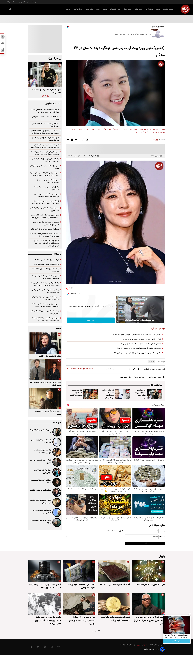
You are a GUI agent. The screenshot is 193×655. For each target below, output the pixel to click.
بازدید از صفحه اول (155, 377)
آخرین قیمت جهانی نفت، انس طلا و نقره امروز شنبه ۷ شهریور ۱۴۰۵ (45, 277)
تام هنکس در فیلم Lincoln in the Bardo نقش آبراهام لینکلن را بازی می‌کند (108, 395)
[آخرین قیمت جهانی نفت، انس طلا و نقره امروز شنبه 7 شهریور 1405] (44, 571)
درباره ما (34, 2)
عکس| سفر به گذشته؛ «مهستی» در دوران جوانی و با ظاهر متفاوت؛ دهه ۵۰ (46, 195)
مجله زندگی (127, 9)
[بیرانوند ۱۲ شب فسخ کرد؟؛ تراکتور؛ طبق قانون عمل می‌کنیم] (56, 472)
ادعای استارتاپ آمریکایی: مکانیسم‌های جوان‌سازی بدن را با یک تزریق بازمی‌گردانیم (45, 146)
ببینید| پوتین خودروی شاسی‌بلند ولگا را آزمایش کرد (46, 188)
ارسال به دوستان (138, 377)
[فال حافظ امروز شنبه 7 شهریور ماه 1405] (114, 571)
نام (164, 531)
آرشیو (20, 2)
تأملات (157, 9)
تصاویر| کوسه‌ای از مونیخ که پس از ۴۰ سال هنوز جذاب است (45, 139)
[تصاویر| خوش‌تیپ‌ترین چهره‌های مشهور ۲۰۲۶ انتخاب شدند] (45, 369)
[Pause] (118, 321)
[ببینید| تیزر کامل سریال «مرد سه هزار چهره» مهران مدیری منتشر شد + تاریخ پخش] (148, 604)
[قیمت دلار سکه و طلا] (2, 37)
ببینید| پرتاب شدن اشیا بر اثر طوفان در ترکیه (45, 229)
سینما (105, 9)
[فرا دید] (185, 9)
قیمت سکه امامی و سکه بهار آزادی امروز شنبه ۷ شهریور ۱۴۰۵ (44, 312)
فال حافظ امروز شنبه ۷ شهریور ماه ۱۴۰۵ (46, 264)
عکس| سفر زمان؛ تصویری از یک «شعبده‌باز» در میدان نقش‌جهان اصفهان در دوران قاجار (45, 132)
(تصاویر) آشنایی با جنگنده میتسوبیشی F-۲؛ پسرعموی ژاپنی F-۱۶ (141, 343)
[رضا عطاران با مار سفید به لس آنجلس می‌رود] (56, 512)
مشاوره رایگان (176, 641)
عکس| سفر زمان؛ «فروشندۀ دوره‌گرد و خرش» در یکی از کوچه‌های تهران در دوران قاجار (44, 174)
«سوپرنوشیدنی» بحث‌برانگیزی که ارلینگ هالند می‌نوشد (140, 394)
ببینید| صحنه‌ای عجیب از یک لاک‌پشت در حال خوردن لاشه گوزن (45, 160)
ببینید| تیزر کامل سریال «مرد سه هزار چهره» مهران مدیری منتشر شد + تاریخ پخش (45, 284)
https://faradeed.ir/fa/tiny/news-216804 (79, 369)
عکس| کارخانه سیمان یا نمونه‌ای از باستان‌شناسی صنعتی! (48, 181)
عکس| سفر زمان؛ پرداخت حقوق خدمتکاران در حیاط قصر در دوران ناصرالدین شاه (45, 305)
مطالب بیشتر (96, 630)
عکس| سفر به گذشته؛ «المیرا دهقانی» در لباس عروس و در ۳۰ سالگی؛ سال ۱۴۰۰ (44, 234)
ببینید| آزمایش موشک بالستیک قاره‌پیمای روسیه (45, 117)
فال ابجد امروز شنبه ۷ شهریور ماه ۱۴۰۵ (47, 260)
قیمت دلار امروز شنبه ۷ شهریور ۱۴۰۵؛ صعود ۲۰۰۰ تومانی (45, 270)
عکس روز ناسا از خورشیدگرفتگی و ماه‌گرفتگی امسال (44, 167)
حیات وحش (89, 9)
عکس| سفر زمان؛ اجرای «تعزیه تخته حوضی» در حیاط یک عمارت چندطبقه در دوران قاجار (44, 216)
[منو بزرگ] (5, 9)
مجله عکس (138, 9)
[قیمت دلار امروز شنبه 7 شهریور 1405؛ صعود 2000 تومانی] (79, 571)
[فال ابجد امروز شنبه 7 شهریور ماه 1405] (148, 571)
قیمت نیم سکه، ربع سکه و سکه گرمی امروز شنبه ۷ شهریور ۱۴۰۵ (45, 291)
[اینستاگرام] (51, 647)
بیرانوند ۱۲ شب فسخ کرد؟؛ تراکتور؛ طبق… (42, 471)
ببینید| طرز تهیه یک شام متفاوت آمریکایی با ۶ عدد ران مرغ (45, 124)
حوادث (67, 9)
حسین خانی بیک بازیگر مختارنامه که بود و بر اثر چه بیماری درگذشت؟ (139, 348)
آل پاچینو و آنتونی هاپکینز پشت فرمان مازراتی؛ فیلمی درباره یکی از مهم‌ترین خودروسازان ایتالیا (46, 243)
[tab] (48, 96)
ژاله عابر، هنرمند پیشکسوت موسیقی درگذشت (76, 393)
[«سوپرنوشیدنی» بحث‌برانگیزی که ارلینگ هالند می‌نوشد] (154, 394)
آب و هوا (14, 2)
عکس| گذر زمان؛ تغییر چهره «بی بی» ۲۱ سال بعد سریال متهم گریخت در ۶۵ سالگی (44, 153)
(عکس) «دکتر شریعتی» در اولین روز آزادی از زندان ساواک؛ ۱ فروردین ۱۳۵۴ (137, 353)
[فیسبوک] (129, 369)
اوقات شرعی (6, 2)
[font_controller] (76, 140)
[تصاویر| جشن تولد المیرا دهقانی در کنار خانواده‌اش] (56, 522)
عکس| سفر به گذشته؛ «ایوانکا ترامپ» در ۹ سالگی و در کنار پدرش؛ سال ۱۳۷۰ (45, 319)
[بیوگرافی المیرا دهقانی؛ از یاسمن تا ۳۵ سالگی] (56, 482)
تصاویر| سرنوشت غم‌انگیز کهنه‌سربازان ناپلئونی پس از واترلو (44, 209)
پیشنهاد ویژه (54, 58)
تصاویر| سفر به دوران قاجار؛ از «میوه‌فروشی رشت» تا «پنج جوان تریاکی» (45, 298)
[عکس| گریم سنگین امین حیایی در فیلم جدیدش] (45, 398)
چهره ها (57, 423)
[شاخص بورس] (2, 50)
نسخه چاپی (123, 377)
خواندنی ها (156, 385)
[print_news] (83, 140)
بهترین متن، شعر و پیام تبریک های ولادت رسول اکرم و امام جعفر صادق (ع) (45, 110)
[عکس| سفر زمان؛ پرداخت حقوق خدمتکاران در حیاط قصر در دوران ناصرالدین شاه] (44, 604)
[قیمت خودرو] (2, 43)
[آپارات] (44, 647)
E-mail (162, 536)
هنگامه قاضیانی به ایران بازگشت (50, 356)
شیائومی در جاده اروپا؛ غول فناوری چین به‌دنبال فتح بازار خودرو (46, 223)
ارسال (145, 543)
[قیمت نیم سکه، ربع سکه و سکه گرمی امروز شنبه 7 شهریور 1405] (114, 604)
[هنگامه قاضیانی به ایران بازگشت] (45, 343)
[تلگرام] (138, 369)
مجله (58, 329)
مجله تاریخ (149, 9)
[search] (10, 9)
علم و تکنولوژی (115, 9)
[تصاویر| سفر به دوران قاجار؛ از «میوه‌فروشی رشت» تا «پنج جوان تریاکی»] (79, 604)
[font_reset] (72, 140)
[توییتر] (134, 369)
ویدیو (98, 9)
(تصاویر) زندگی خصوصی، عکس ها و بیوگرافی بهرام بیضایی (142, 339)
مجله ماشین (77, 9)
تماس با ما (27, 2)
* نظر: (121, 531)
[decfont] (68, 140)
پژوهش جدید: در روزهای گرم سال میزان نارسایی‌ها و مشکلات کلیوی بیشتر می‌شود (45, 202)
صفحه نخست (168, 9)
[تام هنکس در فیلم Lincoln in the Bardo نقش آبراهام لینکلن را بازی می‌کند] (122, 394)
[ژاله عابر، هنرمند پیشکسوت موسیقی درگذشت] (90, 394)
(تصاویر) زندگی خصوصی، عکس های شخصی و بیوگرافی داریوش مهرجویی (137, 334)
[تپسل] (68, 294)
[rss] (31, 647)
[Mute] (121, 321)
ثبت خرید (90, 320)
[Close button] (189, 614)
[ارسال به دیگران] (87, 140)
